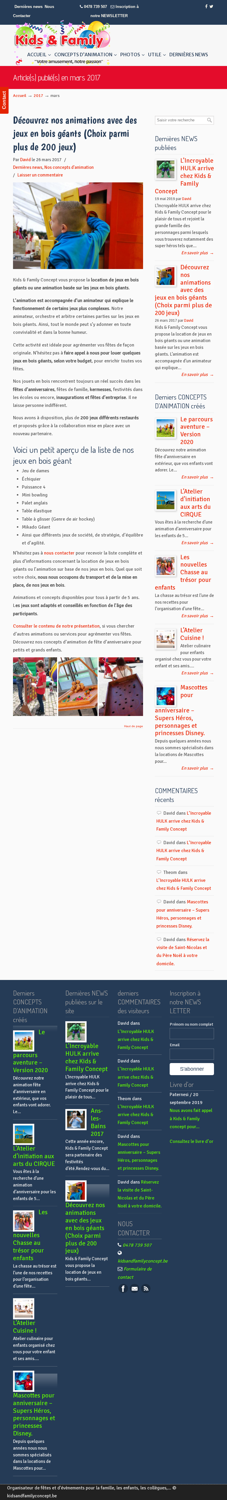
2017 (38, 95)
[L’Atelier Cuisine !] (165, 639)
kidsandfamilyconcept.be (143, 1261)
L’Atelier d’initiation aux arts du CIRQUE (195, 503)
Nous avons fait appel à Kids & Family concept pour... (191, 1118)
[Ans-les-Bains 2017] (76, 1119)
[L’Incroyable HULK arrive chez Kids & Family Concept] (165, 169)
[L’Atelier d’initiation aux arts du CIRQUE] (165, 500)
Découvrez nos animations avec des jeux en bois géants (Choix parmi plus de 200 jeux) (75, 133)
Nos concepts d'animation (69, 167)
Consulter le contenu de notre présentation (56, 626)
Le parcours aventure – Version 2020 (196, 430)
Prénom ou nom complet (191, 1024)
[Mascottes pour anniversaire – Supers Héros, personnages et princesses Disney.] (165, 696)
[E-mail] (134, 1292)
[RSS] (145, 1292)
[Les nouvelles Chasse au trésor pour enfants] (165, 566)
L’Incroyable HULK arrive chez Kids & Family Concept (184, 176)
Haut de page (133, 726)
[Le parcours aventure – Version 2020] (165, 428)
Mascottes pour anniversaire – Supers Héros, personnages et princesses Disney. (181, 710)
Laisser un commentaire (40, 175)
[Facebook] (207, 6)
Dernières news (28, 6)
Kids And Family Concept (62, 42)
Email (175, 1044)
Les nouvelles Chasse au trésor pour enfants (183, 572)
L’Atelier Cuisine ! (192, 634)
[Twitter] (211, 6)
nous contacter (59, 553)
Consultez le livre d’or (191, 1141)
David (25, 159)
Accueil (19, 95)
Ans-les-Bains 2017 (98, 1122)
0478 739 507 (95, 6)
